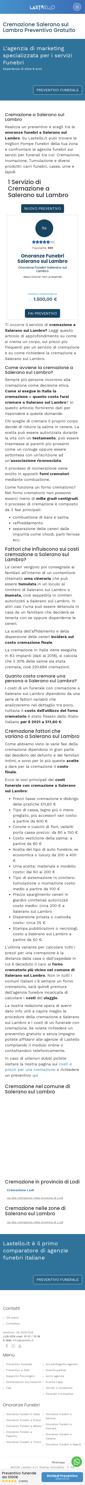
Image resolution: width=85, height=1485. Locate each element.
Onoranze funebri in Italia (23, 1414)
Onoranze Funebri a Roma (23, 1420)
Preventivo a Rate (18, 1370)
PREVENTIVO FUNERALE (58, 90)
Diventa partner (56, 1370)
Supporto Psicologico (20, 1376)
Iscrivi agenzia (55, 1376)
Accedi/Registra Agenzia (61, 1364)
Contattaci (13, 1323)
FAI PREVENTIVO (42, 313)
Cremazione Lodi (20, 1190)
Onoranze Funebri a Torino (23, 1442)
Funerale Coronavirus (59, 1393)
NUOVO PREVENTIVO (42, 208)
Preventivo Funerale (19, 1364)
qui (35, 1075)
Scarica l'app (54, 1381)
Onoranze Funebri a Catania (59, 1436)
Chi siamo (12, 1317)
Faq (8, 1387)
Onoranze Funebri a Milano (24, 1426)
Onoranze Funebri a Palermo (19, 1434)
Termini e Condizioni (59, 1387)
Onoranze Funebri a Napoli (63, 1444)
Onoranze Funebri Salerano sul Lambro (42, 258)
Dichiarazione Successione (23, 1381)
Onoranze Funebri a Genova (59, 1416)
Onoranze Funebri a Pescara (59, 1426)
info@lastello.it (23, 1340)
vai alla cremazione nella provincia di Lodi (35, 1197)
